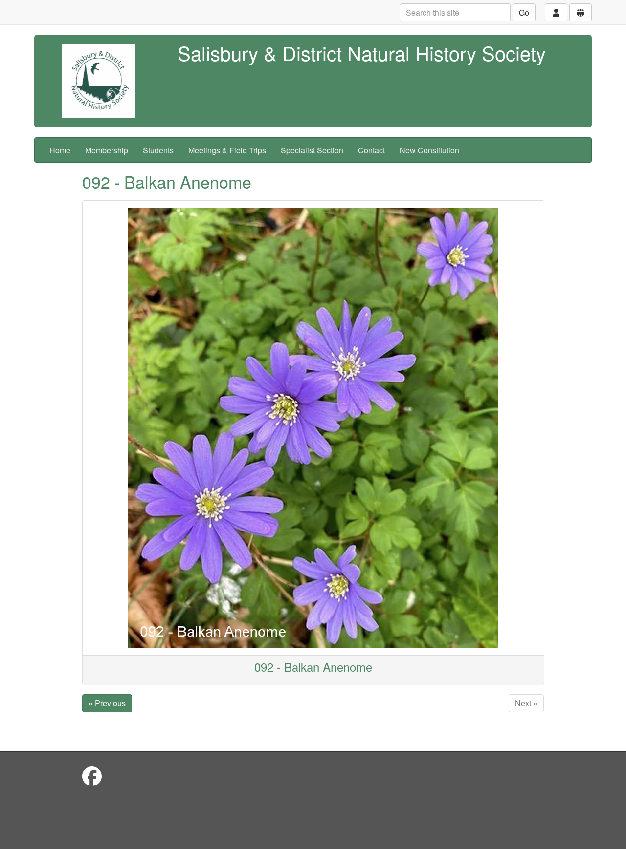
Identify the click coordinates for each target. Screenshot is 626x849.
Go (524, 12)
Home (59, 150)
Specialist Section (312, 150)
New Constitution (429, 150)
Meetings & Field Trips (227, 150)
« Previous (107, 703)
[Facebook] (92, 775)
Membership (106, 150)
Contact (371, 150)
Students (158, 150)
